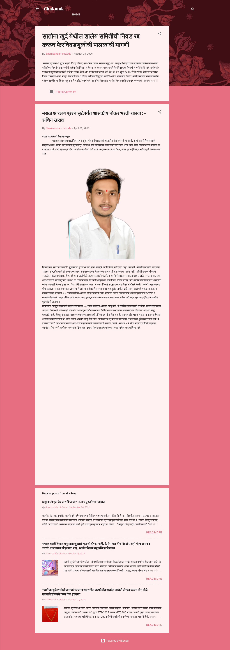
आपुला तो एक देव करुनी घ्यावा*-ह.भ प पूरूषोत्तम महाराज (73, 502)
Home (76, 14)
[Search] (193, 9)
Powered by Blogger (117, 640)
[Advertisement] (183, 80)
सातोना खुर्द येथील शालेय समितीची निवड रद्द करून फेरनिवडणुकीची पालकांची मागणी (90, 40)
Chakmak (54, 8)
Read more (154, 532)
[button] (160, 34)
